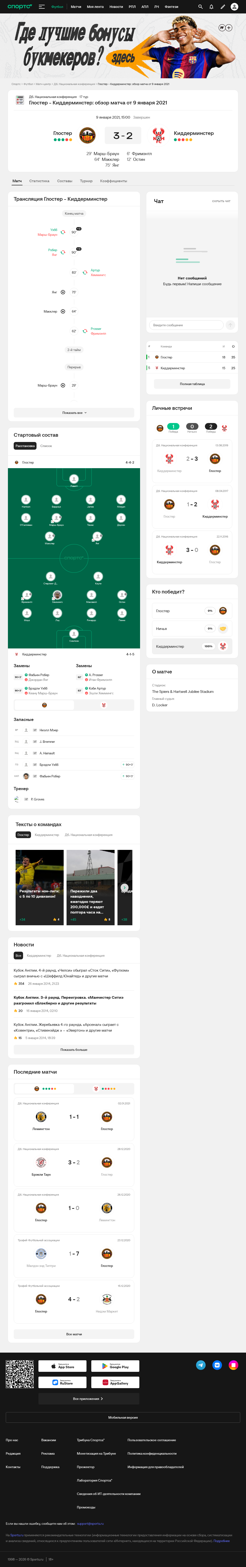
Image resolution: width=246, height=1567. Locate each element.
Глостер (62, 133)
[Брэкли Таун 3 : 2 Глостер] (66, 139)
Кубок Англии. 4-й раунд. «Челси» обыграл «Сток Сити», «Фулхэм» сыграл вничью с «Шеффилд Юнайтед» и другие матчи (71, 973)
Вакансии (48, 1440)
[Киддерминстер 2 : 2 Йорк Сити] (190, 139)
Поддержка (50, 1467)
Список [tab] (46, 446)
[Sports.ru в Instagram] (234, 1366)
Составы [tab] (64, 180)
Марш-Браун (106, 153)
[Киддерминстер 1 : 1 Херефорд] (186, 139)
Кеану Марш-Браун (43, 693)
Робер (52, 250)
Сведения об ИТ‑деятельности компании (109, 1494)
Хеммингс (98, 275)
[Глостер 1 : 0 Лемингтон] (63, 139)
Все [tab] (18, 955)
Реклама (48, 1453)
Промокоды (86, 1507)
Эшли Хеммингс (101, 693)
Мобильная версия (123, 1417)
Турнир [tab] (86, 180)
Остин (139, 159)
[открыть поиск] (201, 6)
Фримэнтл (142, 153)
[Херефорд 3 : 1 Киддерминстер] (183, 139)
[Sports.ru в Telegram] (202, 1366)
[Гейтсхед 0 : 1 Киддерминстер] (175, 139)
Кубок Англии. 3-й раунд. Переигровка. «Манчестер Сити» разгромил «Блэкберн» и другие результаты (68, 1000)
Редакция (13, 1453)
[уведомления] (211, 6)
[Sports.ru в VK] (218, 1366)
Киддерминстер (194, 133)
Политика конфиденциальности (152, 1453)
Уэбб (53, 230)
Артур (95, 270)
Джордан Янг (38, 680)
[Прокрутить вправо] (125, 888)
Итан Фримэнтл (100, 680)
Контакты (13, 1467)
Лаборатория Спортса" (94, 1480)
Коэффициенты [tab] (113, 180)
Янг (115, 165)
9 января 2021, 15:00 (113, 117)
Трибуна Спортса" (91, 1440)
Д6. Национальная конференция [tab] (81, 955)
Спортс (16, 84)
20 (20, 1011)
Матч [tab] (17, 180)
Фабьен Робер (39, 675)
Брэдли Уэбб (38, 688)
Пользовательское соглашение (152, 1440)
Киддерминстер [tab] (39, 955)
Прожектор (85, 1467)
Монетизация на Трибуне (96, 1453)
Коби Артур (97, 688)
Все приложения (86, 1399)
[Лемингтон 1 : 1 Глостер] (70, 139)
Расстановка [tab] (25, 446)
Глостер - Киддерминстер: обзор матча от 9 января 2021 (133, 84)
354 (21, 983)
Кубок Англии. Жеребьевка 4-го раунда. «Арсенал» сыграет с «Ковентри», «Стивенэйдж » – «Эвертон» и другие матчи (66, 1027)
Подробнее (222, 1541)
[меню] (42, 7)
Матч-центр (43, 84)
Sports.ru (16, 1535)
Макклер (110, 159)
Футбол (28, 84)
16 (20, 1038)
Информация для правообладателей (156, 1467)
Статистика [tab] (39, 180)
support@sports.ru (90, 1523)
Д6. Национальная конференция (74, 84)
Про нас (12, 1440)
